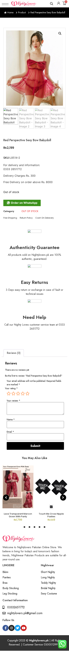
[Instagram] (12, 628)
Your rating (11, 388)
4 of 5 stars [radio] (23, 394)
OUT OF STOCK (29, 211)
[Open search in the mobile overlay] (51, 3)
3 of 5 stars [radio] (18, 394)
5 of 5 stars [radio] (27, 394)
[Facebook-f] (6, 628)
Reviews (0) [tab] (13, 353)
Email (10, 432)
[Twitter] (18, 628)
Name (11, 419)
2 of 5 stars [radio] (13, 394)
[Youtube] (24, 628)
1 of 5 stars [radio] (9, 394)
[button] (5, 4)
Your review (13, 400)
